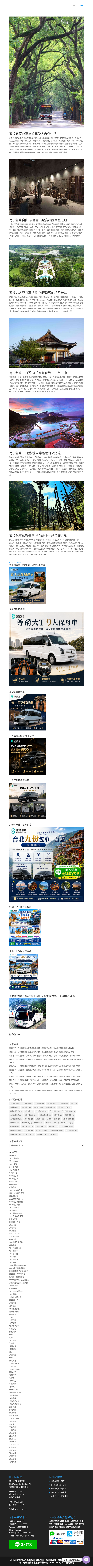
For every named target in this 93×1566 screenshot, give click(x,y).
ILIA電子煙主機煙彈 (16, 1277)
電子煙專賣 (13, 1161)
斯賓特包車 (27, 1123)
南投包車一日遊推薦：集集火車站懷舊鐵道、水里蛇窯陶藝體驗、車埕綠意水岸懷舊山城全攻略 (45, 1076)
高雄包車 (52, 1134)
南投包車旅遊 (16, 1111)
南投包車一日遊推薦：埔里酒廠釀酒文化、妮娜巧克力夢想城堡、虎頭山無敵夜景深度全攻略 (44, 1080)
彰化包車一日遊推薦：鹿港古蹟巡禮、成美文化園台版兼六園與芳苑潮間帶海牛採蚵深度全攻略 (45, 1066)
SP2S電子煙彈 (14, 1204)
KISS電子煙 (13, 1181)
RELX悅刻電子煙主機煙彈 (18, 1271)
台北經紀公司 (14, 1444)
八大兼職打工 (14, 1170)
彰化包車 (14, 1123)
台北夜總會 (13, 1395)
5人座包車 (15, 1103)
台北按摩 (12, 1421)
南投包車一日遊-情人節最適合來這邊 (35, 453)
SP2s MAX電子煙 (15, 1190)
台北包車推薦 (16, 1115)
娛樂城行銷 (13, 1389)
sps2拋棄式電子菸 (16, 1199)
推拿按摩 (12, 1306)
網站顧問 (12, 1187)
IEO (63, 1562)
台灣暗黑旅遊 (14, 1308)
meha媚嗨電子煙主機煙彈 (19, 1280)
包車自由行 (39, 1107)
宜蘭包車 (40, 1119)
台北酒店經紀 (14, 1236)
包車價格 (12, 1329)
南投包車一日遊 (64, 1107)
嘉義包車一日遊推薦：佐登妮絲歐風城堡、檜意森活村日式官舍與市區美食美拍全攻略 (41, 1048)
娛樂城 (11, 1378)
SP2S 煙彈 (13, 1164)
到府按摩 (12, 1155)
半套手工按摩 (14, 1418)
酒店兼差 (12, 1340)
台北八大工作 (14, 1233)
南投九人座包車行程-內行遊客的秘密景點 (38, 292)
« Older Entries (15, 562)
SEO (11, 1334)
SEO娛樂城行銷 (15, 1392)
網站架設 (12, 1245)
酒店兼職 (12, 1225)
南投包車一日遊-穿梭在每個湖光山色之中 (38, 373)
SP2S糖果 (13, 1294)
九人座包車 (52, 1103)
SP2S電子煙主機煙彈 (17, 1274)
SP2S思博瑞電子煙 (16, 1291)
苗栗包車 (28, 1130)
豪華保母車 (15, 1134)
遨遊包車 (41, 1134)
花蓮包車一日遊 (66, 1127)
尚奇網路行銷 (14, 1311)
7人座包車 (27, 1103)
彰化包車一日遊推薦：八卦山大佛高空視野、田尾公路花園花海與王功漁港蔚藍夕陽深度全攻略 (45, 1055)
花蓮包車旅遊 (16, 1130)
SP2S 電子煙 (14, 1158)
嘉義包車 (28, 1119)
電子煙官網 (13, 1285)
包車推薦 (14, 1107)
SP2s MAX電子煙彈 (16, 1193)
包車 (74, 1103)
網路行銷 (12, 1239)
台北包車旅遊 (30, 1115)
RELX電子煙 (13, 1176)
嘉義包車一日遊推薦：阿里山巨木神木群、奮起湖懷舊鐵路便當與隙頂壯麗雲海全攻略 (41, 1052)
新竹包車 (38, 1123)
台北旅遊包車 (45, 1115)
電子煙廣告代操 (15, 1248)
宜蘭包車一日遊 (53, 1119)
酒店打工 (12, 1439)
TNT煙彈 (12, 1256)
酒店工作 (12, 1412)
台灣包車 (69, 1115)
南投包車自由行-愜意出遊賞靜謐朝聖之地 (38, 220)
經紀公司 (12, 1314)
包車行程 (12, 1320)
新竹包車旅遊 (67, 1123)
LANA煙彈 (13, 1219)
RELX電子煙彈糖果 (16, 1202)
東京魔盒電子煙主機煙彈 (18, 1283)
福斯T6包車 (41, 1127)
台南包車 (58, 1115)
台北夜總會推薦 (15, 1404)
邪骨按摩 (12, 1407)
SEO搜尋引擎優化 (16, 1242)
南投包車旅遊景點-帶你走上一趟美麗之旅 (38, 536)
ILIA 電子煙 (13, 1167)
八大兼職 (12, 1227)
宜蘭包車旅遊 (68, 1119)
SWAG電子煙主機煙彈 (17, 1265)
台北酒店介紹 (14, 1401)
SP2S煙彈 (13, 1210)
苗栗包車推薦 (57, 1130)
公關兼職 (12, 1349)
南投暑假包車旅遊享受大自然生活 (33, 134)
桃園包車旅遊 (27, 1127)
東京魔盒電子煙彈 (16, 1216)
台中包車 (28, 1111)
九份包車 (63, 1103)
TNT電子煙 (13, 1254)
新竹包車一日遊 (52, 1123)
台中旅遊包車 (41, 1111)
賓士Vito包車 (28, 1134)
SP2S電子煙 (13, 1178)
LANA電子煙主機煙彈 (17, 1268)
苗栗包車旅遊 (71, 1130)
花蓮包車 (53, 1127)
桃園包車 (14, 1127)
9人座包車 (39, 1103)
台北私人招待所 (15, 1297)
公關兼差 (12, 1346)
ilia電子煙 (13, 1184)
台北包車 (55, 1111)
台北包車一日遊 (68, 1111)
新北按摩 (12, 1447)
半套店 (11, 1424)
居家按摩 (12, 1450)
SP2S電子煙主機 (15, 1213)
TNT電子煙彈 (14, 1326)
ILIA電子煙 (13, 1173)
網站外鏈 (12, 1360)
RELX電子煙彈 (14, 1222)
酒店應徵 (12, 1343)
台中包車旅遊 (14, 1369)
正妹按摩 (12, 1427)
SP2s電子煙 (13, 1196)
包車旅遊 (26, 1107)
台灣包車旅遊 (16, 1119)
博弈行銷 (12, 1386)
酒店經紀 (12, 1230)
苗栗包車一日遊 (42, 1130)
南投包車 (50, 1107)
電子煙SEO (13, 1251)
